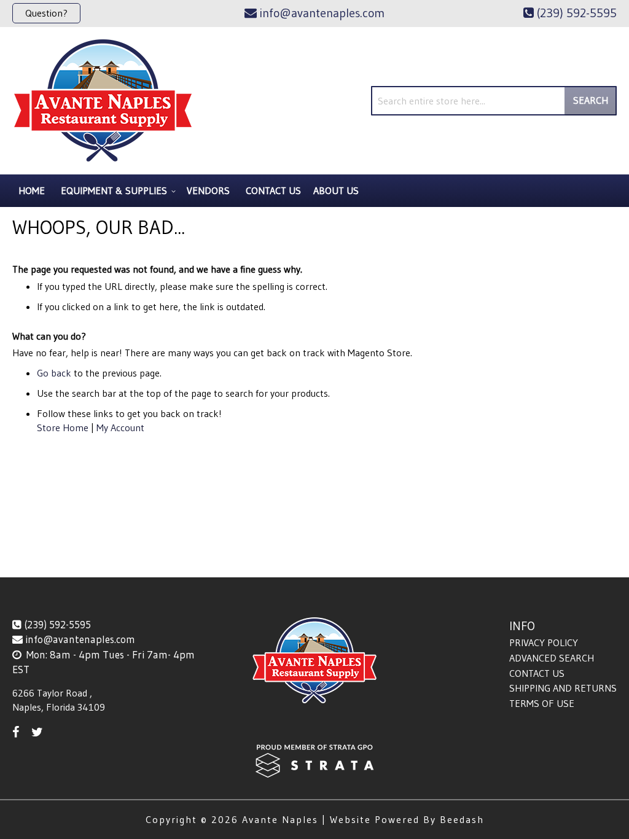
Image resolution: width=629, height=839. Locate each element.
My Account (120, 427)
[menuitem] (116, 190)
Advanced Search (551, 658)
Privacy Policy (543, 642)
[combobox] (494, 100)
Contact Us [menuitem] (273, 190)
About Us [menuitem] (336, 190)
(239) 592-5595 (57, 624)
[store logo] (102, 100)
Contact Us (537, 673)
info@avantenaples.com (80, 639)
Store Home (62, 427)
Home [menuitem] (31, 190)
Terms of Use (541, 703)
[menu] (314, 190)
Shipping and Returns (563, 688)
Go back (54, 373)
